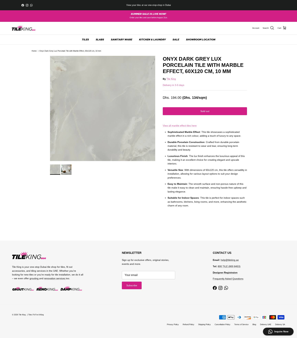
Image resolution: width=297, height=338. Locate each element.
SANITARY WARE (121, 39)
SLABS (100, 39)
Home (34, 51)
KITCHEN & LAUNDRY (152, 39)
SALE (176, 39)
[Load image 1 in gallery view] (102, 108)
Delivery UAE (265, 324)
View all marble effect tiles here (180, 125)
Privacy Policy (173, 324)
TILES (85, 39)
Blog (254, 324)
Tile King (171, 78)
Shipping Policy (204, 324)
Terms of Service (241, 324)
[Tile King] (23, 28)
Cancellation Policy (222, 324)
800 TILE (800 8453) (229, 266)
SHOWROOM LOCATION (200, 39)
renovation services (55, 278)
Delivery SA (280, 324)
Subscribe (131, 285)
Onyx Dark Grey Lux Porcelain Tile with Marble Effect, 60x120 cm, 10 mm (70, 51)
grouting (34, 278)
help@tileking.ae (230, 260)
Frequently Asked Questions (228, 278)
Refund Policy (188, 324)
